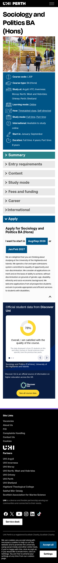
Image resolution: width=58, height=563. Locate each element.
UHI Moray (8, 467)
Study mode (16, 182)
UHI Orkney (9, 475)
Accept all (48, 545)
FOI (5, 429)
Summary (14, 155)
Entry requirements (23, 164)
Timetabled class (27, 111)
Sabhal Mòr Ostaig (13, 491)
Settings (48, 554)
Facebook (6, 514)
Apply (11, 219)
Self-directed (44, 111)
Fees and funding (21, 192)
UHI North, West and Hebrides (19, 471)
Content (13, 173)
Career (12, 201)
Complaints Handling (14, 433)
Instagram (26, 514)
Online (33, 104)
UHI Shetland (10, 483)
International (17, 210)
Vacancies (8, 421)
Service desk (13, 522)
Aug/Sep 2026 (37, 241)
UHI (4, 501)
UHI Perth (8, 479)
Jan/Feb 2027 (16, 249)
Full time (30, 117)
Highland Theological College (18, 487)
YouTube (19, 514)
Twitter (12, 514)
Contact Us (9, 437)
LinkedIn (32, 514)
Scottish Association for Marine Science (24, 495)
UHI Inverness (10, 463)
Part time (41, 117)
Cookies (7, 441)
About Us (8, 425)
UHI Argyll (8, 459)
